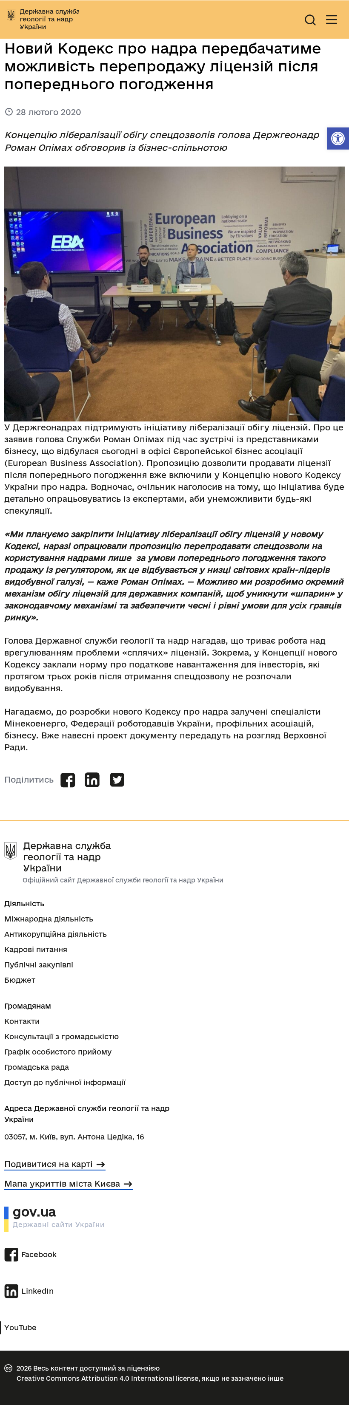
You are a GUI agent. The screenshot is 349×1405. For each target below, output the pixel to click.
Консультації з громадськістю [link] (61, 1036)
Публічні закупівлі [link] (38, 965)
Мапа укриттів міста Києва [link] (62, 1183)
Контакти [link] (22, 1021)
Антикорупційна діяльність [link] (55, 934)
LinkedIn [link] (37, 1291)
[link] (338, 138)
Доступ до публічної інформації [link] (65, 1082)
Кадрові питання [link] (35, 949)
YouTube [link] (20, 1327)
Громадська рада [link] (36, 1067)
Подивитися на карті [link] (48, 1164)
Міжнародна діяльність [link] (48, 919)
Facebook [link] (39, 1254)
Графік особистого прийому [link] (58, 1052)
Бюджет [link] (19, 980)
